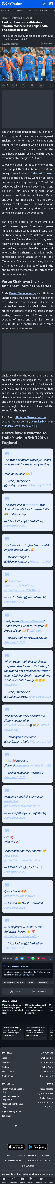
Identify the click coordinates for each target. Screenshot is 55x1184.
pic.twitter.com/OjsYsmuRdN (22, 860)
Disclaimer (28, 1165)
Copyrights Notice (44, 1174)
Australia (6, 1062)
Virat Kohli (48, 1071)
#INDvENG (32, 505)
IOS (13, 974)
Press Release (46, 1088)
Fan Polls (49, 1107)
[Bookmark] (32, 84)
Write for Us (35, 1160)
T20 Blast (6, 1115)
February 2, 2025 (40, 485)
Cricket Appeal (46, 1098)
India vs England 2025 (13, 982)
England (43, 982)
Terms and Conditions (12, 1174)
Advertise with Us (15, 1160)
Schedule (13, 1182)
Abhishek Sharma (42, 173)
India (31, 982)
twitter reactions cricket (21, 17)
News (19, 10)
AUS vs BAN (45, 10)
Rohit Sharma (47, 1062)
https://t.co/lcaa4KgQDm (19, 896)
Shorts (22, 1182)
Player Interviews (45, 1093)
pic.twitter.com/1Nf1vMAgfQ (22, 590)
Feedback (33, 1155)
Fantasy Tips (41, 1182)
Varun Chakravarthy (22, 293)
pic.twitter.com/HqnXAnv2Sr (22, 806)
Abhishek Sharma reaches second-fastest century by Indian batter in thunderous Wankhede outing (27, 421)
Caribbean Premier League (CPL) (11, 1098)
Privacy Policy (29, 1174)
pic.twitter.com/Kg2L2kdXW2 (33, 765)
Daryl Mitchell (46, 1076)
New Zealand (8, 1071)
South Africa (7, 1076)
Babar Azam (47, 1067)
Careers (45, 1155)
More (51, 1182)
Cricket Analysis (45, 1102)
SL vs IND (31, 10)
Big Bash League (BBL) (12, 1111)
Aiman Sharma (10, 43)
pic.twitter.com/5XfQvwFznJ (21, 936)
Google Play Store (26, 974)
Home (4, 1182)
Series (30, 1182)
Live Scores (9, 10)
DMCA (47, 1160)
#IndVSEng (35, 630)
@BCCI (44, 725)
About (9, 1155)
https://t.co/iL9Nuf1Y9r (18, 585)
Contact (20, 1155)
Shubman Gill (47, 1057)
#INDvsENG (11, 685)
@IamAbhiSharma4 (31, 621)
